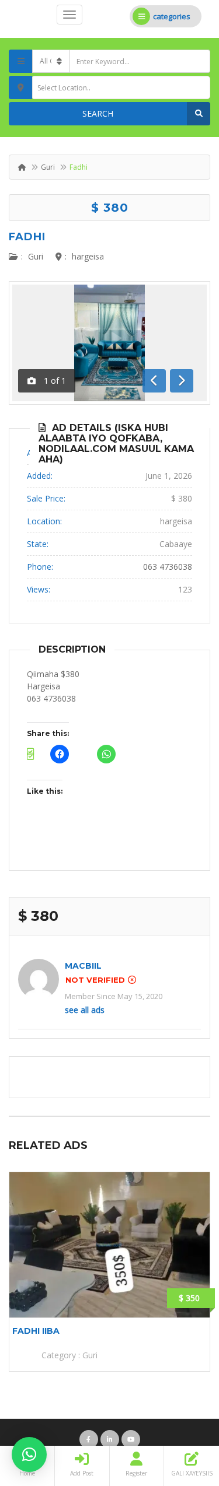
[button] (29, 1454)
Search (97, 113)
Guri (48, 167)
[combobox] (121, 87)
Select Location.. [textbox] (64, 88)
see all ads (85, 1009)
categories (171, 16)
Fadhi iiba (36, 1331)
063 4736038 (167, 566)
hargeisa (88, 256)
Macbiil (83, 966)
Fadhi (27, 236)
